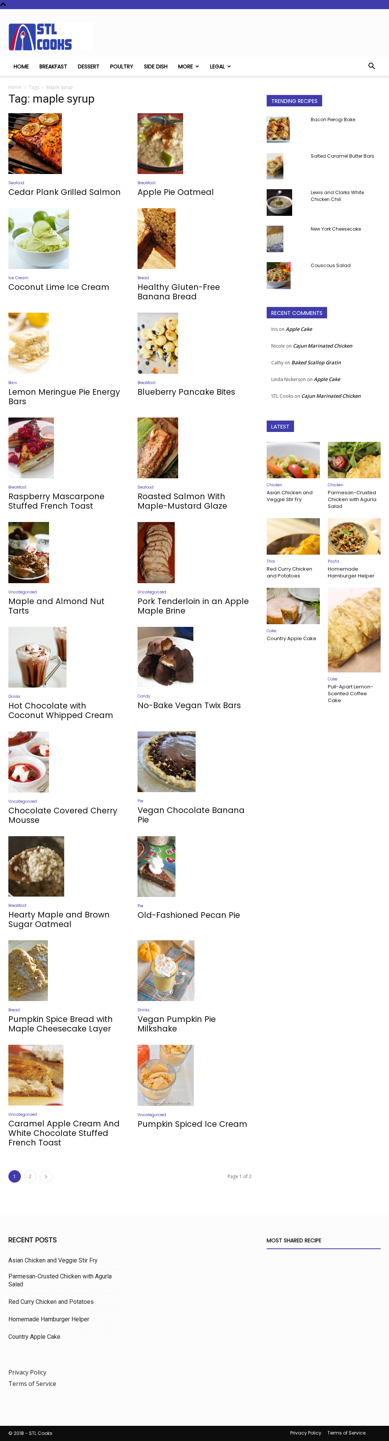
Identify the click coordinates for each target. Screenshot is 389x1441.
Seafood (16, 183)
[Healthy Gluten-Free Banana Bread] (194, 238)
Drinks (14, 696)
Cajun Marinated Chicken (322, 345)
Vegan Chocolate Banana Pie (191, 815)
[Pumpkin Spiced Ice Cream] (194, 1075)
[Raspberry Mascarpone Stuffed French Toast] (65, 448)
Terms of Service (32, 1383)
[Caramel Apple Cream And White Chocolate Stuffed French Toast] (65, 1075)
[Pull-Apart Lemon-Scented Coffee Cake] (354, 630)
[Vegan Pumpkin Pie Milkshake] (194, 970)
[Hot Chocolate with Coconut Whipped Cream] (65, 657)
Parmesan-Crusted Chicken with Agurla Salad (352, 499)
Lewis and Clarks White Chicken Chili (337, 195)
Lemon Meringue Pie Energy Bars (64, 396)
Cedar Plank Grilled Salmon (64, 192)
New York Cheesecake (336, 229)
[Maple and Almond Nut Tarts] (65, 552)
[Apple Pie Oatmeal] (194, 143)
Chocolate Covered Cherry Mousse (62, 815)
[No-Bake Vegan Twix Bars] (194, 657)
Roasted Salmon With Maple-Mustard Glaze (182, 501)
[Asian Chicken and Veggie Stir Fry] (293, 460)
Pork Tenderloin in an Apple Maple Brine (193, 606)
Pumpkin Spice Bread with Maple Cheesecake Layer (60, 1024)
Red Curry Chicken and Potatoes (289, 572)
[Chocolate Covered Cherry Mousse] (65, 761)
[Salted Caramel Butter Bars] (275, 166)
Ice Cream (18, 278)
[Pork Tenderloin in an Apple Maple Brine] (194, 552)
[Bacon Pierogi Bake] (278, 129)
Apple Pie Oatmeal (176, 192)
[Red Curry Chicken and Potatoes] (293, 536)
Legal (217, 66)
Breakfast (53, 66)
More (185, 66)
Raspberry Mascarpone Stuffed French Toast (56, 501)
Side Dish (156, 66)
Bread (143, 278)
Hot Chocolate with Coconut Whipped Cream (60, 710)
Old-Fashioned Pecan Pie (189, 915)
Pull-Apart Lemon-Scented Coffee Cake (350, 693)
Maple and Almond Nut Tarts (56, 606)
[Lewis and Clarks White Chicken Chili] (279, 202)
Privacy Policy (27, 1372)
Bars (12, 383)
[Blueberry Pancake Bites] (194, 343)
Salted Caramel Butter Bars (342, 156)
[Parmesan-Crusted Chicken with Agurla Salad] (354, 460)
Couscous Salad (331, 265)
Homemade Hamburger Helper (351, 572)
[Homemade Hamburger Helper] (354, 536)
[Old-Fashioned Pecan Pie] (194, 866)
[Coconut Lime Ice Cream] (65, 238)
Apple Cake (299, 329)
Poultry (121, 66)
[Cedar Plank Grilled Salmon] (65, 143)
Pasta (333, 561)
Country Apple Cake (291, 638)
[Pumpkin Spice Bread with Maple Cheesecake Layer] (65, 970)
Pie (140, 801)
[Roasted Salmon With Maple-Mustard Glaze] (194, 448)
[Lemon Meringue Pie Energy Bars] (65, 343)
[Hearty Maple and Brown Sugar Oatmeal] (65, 866)
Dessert (89, 66)
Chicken (274, 485)
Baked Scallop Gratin (316, 362)
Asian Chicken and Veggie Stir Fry (290, 496)
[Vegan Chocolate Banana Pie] (194, 761)
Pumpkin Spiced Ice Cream (192, 1123)
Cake (271, 631)
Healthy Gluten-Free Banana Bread (179, 292)
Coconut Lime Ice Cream (58, 287)
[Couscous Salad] (279, 275)
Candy (144, 696)
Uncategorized (22, 592)
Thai (271, 561)
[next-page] (46, 1176)
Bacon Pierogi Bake (333, 119)
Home (21, 66)
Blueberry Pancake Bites (186, 391)
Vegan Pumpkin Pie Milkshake (177, 1024)
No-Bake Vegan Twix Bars (189, 705)
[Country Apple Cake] (293, 606)
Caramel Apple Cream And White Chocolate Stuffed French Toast (64, 1133)
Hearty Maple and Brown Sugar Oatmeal (59, 919)
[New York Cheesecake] (275, 239)
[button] (371, 67)
